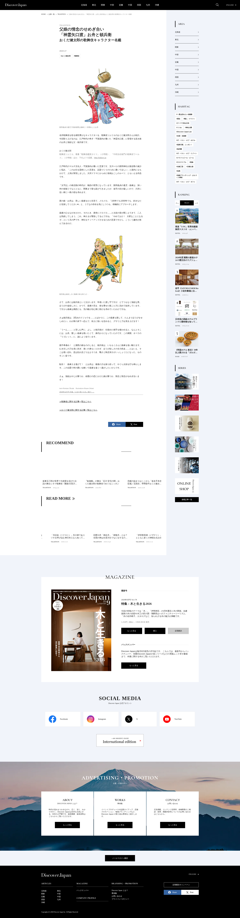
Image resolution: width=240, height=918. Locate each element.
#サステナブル (181, 162)
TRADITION (45, 487)
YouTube (178, 719)
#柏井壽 (179, 149)
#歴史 (178, 119)
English (230, 5)
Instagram (102, 719)
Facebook (64, 719)
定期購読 (178, 631)
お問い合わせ (117, 896)
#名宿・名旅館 (181, 136)
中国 (130, 5)
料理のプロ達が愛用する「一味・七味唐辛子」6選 (186, 320)
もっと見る (131, 631)
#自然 (178, 171)
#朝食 (191, 162)
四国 (139, 5)
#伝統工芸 (179, 166)
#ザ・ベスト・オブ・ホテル (185, 140)
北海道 (84, 5)
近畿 (121, 5)
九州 (148, 5)
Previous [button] (177, 202)
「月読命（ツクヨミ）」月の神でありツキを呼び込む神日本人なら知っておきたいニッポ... (58, 536)
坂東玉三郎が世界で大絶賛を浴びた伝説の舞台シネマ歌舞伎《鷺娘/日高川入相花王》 (58, 482)
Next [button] (196, 202)
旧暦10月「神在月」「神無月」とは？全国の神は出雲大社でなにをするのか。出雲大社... (101, 536)
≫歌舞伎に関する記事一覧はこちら (75, 401)
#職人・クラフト (189, 119)
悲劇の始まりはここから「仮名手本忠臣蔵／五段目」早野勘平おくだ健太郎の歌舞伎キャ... (143, 482)
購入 (155, 631)
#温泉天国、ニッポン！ (184, 145)
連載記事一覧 (187, 499)
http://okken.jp (100, 158)
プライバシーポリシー (120, 899)
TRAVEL (178, 233)
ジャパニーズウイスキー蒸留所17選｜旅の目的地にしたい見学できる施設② (186, 259)
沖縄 (157, 5)
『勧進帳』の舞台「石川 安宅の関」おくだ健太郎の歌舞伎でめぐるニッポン (101, 482)
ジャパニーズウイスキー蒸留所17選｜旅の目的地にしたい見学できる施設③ (186, 228)
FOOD (177, 295)
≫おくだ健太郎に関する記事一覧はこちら (78, 410)
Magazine (82, 883)
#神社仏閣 (188, 127)
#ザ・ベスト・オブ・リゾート (186, 153)
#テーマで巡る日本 (182, 123)
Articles (46, 883)
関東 (103, 5)
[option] (101, 470)
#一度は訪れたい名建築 (184, 114)
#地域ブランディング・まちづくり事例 (186, 176)
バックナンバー (82, 890)
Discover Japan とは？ (120, 890)
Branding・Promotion (125, 883)
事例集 (114, 893)
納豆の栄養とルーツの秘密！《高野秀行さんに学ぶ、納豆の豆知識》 (186, 289)
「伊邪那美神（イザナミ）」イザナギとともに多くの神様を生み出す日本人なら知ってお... (143, 536)
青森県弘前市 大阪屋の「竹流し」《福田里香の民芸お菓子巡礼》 (186, 351)
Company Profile (86, 898)
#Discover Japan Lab (184, 132)
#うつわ (179, 127)
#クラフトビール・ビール (185, 158)
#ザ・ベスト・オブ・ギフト (185, 182)
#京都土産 (189, 166)
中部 (112, 5)
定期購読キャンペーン (181, 885)
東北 (94, 5)
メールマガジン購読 (120, 858)
